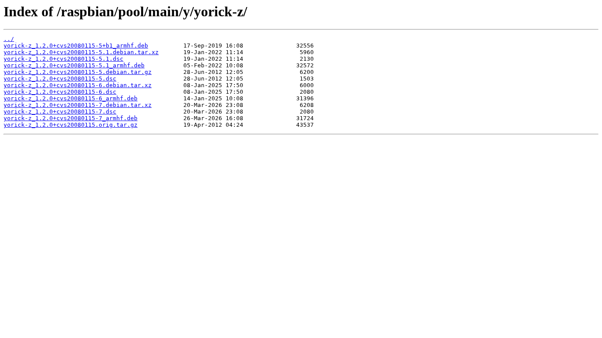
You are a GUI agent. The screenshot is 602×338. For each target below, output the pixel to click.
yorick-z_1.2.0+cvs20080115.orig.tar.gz (70, 124)
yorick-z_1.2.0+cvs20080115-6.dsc (60, 91)
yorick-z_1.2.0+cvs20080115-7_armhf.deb (70, 118)
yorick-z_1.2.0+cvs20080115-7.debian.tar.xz (78, 105)
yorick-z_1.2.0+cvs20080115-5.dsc (60, 78)
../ (9, 39)
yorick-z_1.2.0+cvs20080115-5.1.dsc (63, 58)
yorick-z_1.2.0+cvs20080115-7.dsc (60, 111)
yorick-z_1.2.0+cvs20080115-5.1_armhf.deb (74, 65)
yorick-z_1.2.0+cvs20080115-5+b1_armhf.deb (76, 45)
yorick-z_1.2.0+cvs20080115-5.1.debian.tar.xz (81, 52)
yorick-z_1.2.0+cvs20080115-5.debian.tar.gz (78, 72)
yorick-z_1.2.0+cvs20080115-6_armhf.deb (70, 98)
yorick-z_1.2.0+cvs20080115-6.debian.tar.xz (78, 85)
